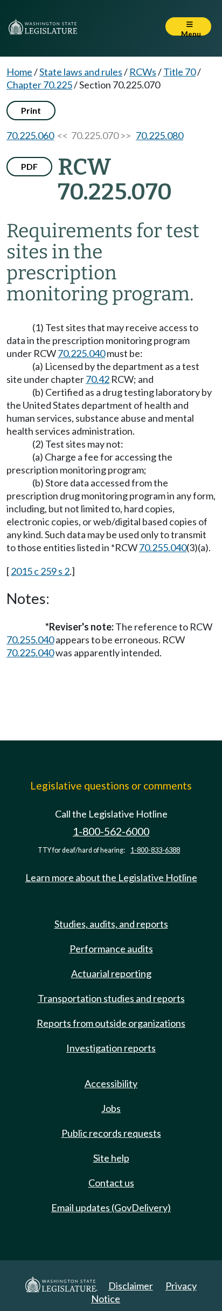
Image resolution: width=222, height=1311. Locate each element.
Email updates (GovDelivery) (111, 1207)
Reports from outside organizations (111, 1023)
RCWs (142, 72)
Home (19, 72)
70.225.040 (81, 353)
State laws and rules (80, 72)
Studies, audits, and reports (111, 924)
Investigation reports (111, 1048)
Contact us (111, 1183)
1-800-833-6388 (155, 850)
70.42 (97, 379)
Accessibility (111, 1083)
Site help (111, 1158)
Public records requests (111, 1133)
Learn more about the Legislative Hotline (111, 877)
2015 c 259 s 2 (40, 571)
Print (31, 110)
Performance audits (111, 949)
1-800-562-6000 (111, 831)
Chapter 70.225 (39, 85)
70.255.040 (162, 547)
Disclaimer (130, 1286)
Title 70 (179, 72)
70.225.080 (159, 135)
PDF (29, 166)
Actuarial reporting (111, 973)
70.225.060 (30, 135)
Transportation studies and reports (111, 998)
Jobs (111, 1108)
